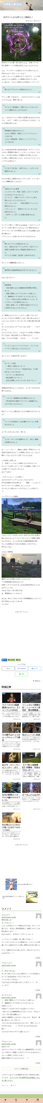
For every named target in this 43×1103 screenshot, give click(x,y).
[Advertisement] (21, 634)
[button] (37, 552)
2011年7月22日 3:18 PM (9, 917)
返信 (38, 958)
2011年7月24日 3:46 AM (9, 997)
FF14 (5, 660)
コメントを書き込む (21, 1069)
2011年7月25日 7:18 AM (9, 1044)
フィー (4, 915)
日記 (19, 660)
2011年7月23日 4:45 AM (9, 965)
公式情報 (12, 660)
